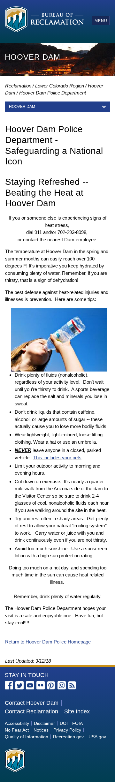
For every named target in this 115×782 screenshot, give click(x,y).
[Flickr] (40, 685)
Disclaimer (44, 723)
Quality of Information (26, 736)
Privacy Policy (67, 730)
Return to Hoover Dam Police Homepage (48, 641)
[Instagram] (61, 685)
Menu (101, 21)
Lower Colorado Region (59, 85)
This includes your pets (57, 457)
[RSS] (72, 685)
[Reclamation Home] (44, 20)
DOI (64, 723)
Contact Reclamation (31, 711)
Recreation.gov (68, 736)
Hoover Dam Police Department (52, 92)
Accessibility (17, 723)
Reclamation (18, 85)
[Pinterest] (51, 685)
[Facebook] (9, 685)
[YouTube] (30, 685)
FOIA (77, 723)
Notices (41, 730)
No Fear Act (17, 730)
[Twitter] (19, 685)
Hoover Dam (22, 106)
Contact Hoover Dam (31, 703)
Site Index (77, 711)
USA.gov (97, 736)
